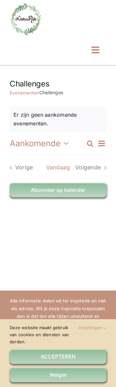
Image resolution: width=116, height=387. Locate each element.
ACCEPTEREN (58, 356)
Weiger (58, 375)
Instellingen (91, 327)
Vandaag (58, 167)
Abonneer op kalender (58, 190)
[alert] (58, 119)
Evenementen (24, 92)
